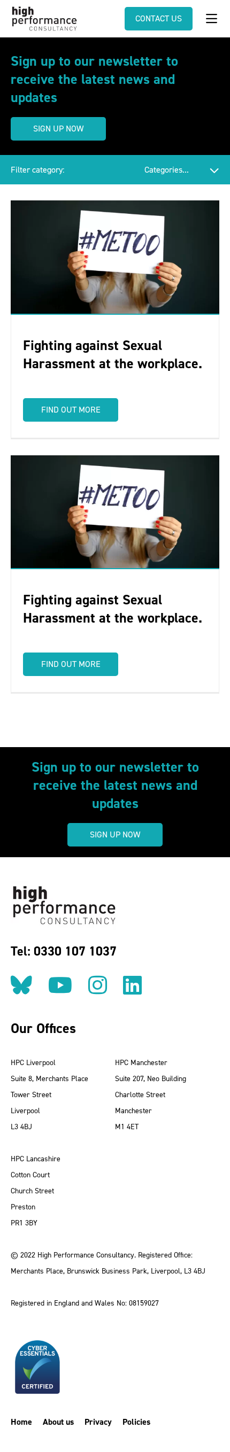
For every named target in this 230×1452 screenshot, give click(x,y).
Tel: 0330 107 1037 (64, 951)
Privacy (98, 1421)
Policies (136, 1421)
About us (58, 1421)
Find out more (71, 409)
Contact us (158, 18)
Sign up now (58, 128)
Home (21, 1421)
